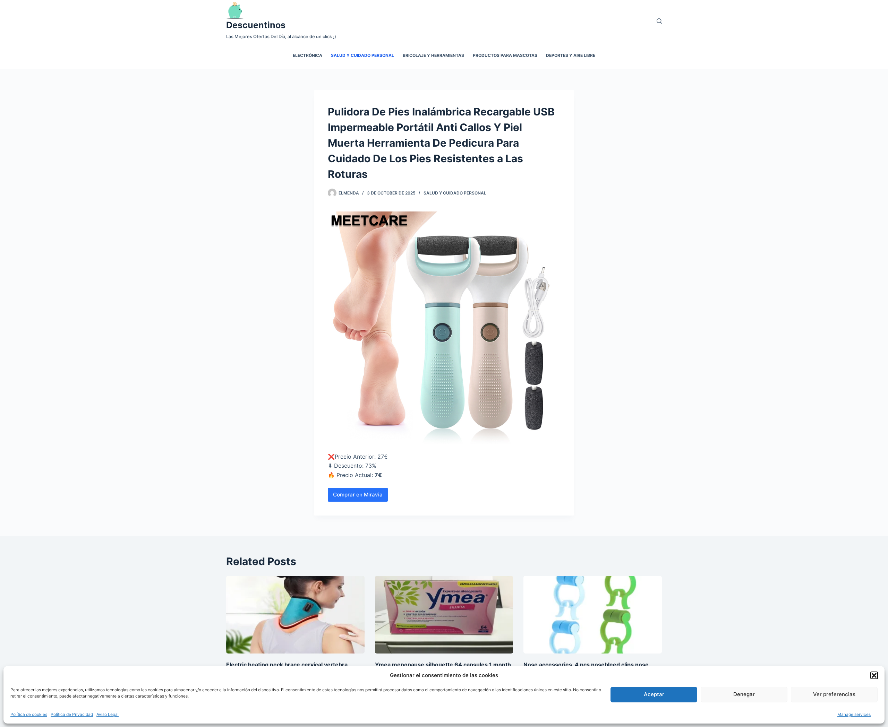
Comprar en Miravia (358, 494)
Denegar (744, 694)
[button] (874, 675)
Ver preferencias (834, 694)
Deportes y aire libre (570, 55)
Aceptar (654, 694)
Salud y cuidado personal (362, 55)
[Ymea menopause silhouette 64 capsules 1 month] (444, 615)
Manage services (854, 714)
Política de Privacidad (72, 714)
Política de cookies (28, 714)
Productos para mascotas (505, 55)
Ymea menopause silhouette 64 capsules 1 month (443, 664)
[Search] (659, 21)
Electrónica (307, 55)
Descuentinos (255, 25)
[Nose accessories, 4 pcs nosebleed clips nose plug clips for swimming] (592, 615)
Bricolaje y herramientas (433, 55)
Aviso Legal (107, 714)
